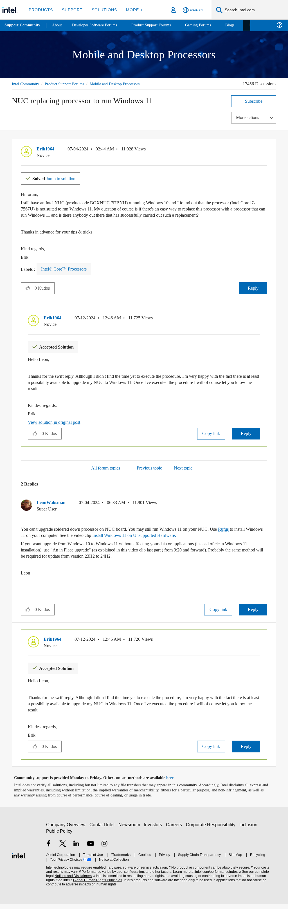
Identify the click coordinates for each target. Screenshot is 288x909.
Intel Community (26, 84)
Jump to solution (57, 178)
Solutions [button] (102, 10)
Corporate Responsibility (212, 829)
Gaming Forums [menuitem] (208, 25)
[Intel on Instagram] (104, 849)
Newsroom (130, 829)
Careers (175, 829)
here (175, 783)
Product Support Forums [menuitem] (159, 25)
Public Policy (59, 836)
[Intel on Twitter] (63, 849)
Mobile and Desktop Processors (125, 84)
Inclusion (249, 829)
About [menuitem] (58, 25)
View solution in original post (57, 427)
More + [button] (131, 10)
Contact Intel (103, 829)
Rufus (243, 534)
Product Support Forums (69, 84)
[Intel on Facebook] (48, 849)
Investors (154, 829)
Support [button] (71, 10)
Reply (253, 293)
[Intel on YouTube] (90, 849)
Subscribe (254, 101)
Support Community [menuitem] (22, 25)
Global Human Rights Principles (85, 885)
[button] (265, 150)
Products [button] (40, 10)
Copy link (211, 439)
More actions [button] (249, 117)
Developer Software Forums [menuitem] (98, 25)
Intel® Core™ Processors (65, 275)
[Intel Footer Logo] (19, 860)
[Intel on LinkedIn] (76, 849)
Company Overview (66, 829)
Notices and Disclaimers (64, 881)
